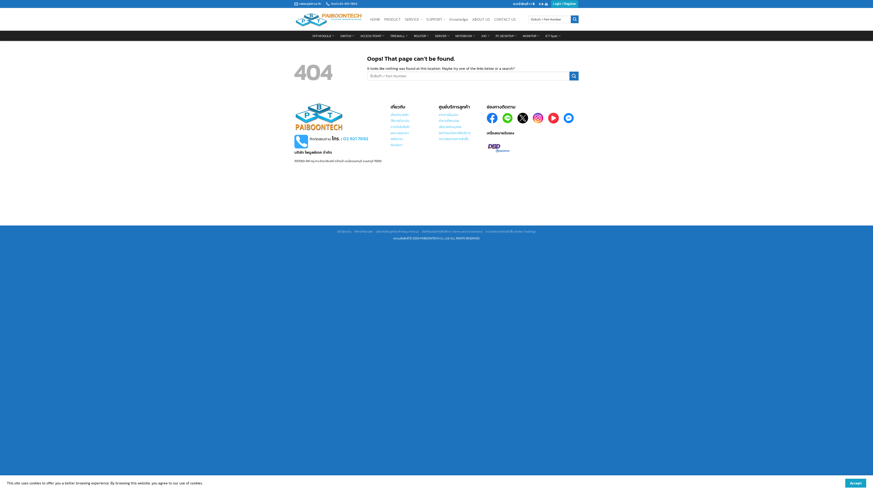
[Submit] (575, 19)
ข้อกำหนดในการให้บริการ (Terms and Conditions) (452, 232)
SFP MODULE (321, 35)
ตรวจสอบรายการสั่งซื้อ (454, 139)
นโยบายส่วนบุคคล (450, 127)
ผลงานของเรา (400, 133)
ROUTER (420, 35)
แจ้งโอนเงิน (344, 232)
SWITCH (345, 35)
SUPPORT (434, 19)
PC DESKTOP (505, 35)
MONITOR (530, 35)
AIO (484, 35)
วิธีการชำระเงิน (400, 120)
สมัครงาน (397, 139)
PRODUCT (392, 19)
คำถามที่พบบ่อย (449, 120)
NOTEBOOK (463, 35)
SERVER (441, 35)
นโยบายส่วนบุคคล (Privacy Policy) (397, 232)
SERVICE (412, 19)
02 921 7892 (355, 138)
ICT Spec (551, 35)
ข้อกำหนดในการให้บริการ (455, 133)
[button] (543, 4)
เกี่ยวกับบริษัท (400, 115)
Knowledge (458, 19)
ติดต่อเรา (396, 145)
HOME (375, 19)
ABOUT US (481, 19)
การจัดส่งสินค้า (400, 127)
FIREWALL (398, 35)
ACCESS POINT (370, 35)
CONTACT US (505, 19)
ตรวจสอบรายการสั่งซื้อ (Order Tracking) (511, 232)
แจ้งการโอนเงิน (448, 115)
